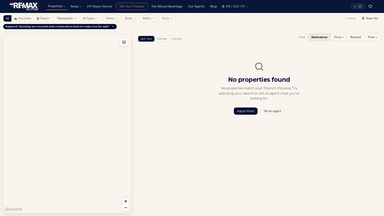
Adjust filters (245, 111)
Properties (55, 6)
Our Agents (196, 6)
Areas (74, 6)
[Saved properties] (370, 6)
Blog (213, 6)
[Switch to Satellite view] (124, 42)
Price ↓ (372, 37)
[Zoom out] (126, 207)
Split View (146, 38)
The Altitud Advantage (167, 6)
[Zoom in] (126, 201)
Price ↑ (339, 37)
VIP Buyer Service (99, 6)
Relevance (319, 37)
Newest (355, 37)
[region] (67, 124)
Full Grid (176, 38)
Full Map (162, 38)
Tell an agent (272, 111)
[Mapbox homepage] (13, 209)
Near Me (372, 18)
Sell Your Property (132, 6)
